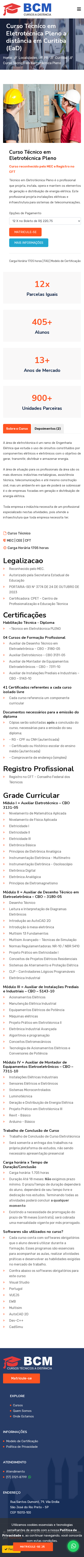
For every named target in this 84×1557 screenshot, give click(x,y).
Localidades (28, 58)
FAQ (46, 261)
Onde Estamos (23, 1416)
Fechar (13, 1549)
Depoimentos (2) (48, 429)
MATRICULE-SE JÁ (32, 1546)
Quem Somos (22, 1411)
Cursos (18, 1405)
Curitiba (61, 58)
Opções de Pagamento (25, 213)
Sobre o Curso (17, 429)
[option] (42, 113)
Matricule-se (25, 232)
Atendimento (15, 1471)
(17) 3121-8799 (17, 1477)
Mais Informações (28, 243)
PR (46, 58)
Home (7, 58)
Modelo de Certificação (66, 261)
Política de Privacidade (22, 1447)
